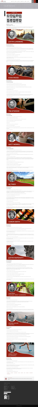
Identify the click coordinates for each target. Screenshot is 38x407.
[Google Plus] (6, 402)
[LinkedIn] (5, 402)
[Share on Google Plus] (4, 14)
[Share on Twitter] (4, 12)
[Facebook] (4, 402)
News (12, 25)
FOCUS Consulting (9, 25)
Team (14, 25)
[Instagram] (7, 402)
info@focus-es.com (6, 389)
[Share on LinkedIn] (4, 13)
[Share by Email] (4, 15)
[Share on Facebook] (4, 11)
